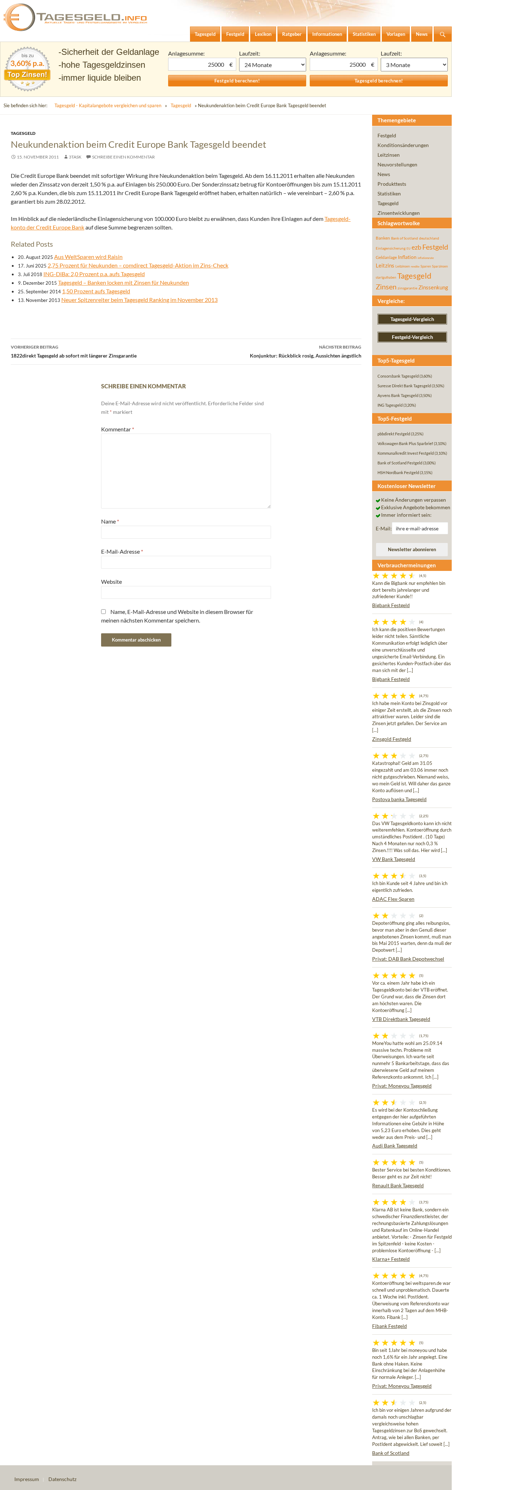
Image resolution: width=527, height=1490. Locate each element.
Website (111, 581)
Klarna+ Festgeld (391, 1259)
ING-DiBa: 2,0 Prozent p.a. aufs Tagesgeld (94, 273)
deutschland (429, 238)
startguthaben (386, 277)
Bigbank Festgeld (391, 605)
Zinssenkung (433, 287)
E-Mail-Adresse (122, 551)
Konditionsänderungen (403, 145)
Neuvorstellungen (397, 164)
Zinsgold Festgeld (391, 739)
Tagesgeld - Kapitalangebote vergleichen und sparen (107, 105)
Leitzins (385, 265)
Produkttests (392, 184)
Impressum (26, 1479)
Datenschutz (62, 1479)
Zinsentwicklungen (399, 213)
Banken (383, 238)
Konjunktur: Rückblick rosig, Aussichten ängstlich (305, 351)
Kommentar (117, 429)
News (384, 174)
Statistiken (389, 193)
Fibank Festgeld (389, 1326)
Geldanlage (386, 257)
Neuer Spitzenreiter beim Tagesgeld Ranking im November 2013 (139, 299)
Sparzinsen (440, 266)
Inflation (407, 257)
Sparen (426, 266)
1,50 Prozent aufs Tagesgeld (96, 291)
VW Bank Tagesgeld (393, 859)
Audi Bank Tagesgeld (394, 1146)
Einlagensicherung (390, 248)
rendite (415, 266)
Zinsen (386, 287)
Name (110, 521)
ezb (416, 247)
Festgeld (387, 135)
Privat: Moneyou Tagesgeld (402, 1086)
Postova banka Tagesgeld (399, 799)
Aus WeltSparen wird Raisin (88, 256)
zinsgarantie (407, 288)
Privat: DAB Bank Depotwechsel (408, 959)
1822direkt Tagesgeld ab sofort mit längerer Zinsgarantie (74, 351)
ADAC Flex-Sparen (393, 899)
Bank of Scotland (404, 238)
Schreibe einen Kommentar (123, 157)
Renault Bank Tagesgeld (398, 1185)
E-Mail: (384, 528)
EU (408, 248)
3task (75, 157)
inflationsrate (426, 258)
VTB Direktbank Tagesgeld (401, 1019)
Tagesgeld (181, 105)
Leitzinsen (389, 155)
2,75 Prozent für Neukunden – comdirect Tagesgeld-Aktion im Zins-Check (138, 265)
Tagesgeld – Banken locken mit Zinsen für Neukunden (123, 282)
